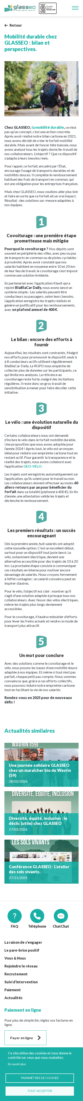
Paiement (12, 990)
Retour (16, 25)
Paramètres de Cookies (40, 1078)
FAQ (14, 926)
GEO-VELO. (32, 466)
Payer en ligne (21, 1038)
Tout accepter (39, 1091)
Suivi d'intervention (21, 982)
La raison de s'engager (23, 942)
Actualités (13, 998)
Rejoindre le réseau (21, 966)
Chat (57, 926)
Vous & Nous (15, 958)
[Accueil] (19, 8)
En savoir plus (17, 1064)
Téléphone (37, 926)
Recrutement (16, 974)
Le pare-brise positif (21, 950)
